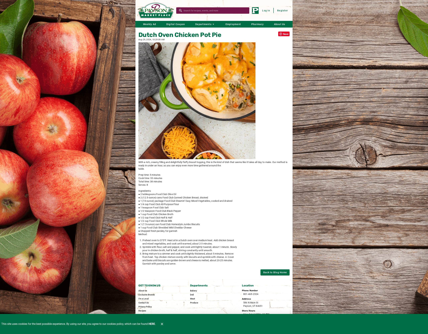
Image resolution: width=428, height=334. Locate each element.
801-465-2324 (250, 294)
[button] (205, 24)
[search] (215, 10)
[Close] (162, 324)
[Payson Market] (156, 10)
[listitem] (142, 291)
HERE (151, 323)
